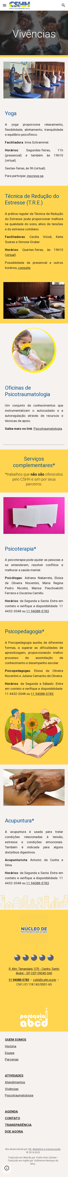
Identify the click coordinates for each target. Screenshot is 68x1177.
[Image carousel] (34, 929)
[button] (4, 5)
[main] (34, 34)
